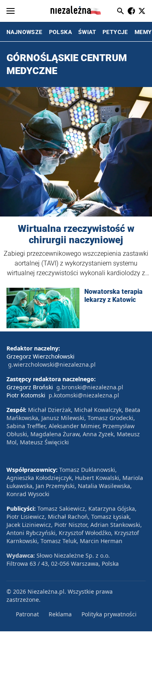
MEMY (143, 32)
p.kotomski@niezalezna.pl (84, 395)
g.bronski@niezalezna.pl (89, 387)
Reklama (60, 614)
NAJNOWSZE (24, 32)
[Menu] (10, 11)
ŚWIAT (87, 32)
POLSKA (60, 32)
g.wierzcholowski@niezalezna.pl (52, 364)
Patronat (27, 614)
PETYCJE (115, 32)
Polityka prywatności (109, 614)
